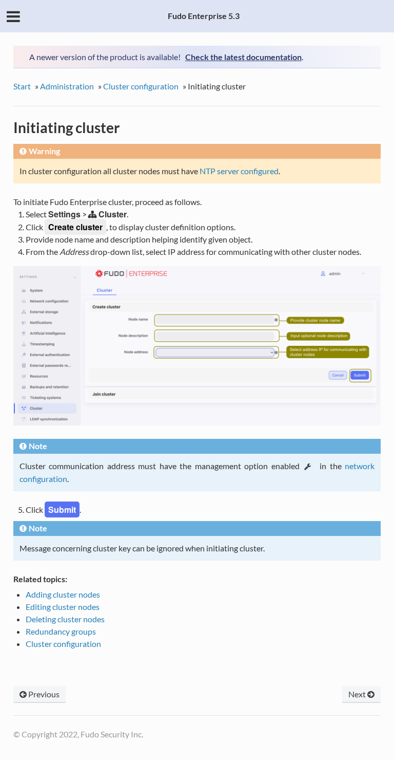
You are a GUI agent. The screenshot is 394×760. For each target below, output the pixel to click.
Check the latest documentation (243, 57)
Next (357, 694)
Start (22, 86)
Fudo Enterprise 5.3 (204, 16)
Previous (43, 694)
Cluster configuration (141, 86)
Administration (67, 86)
